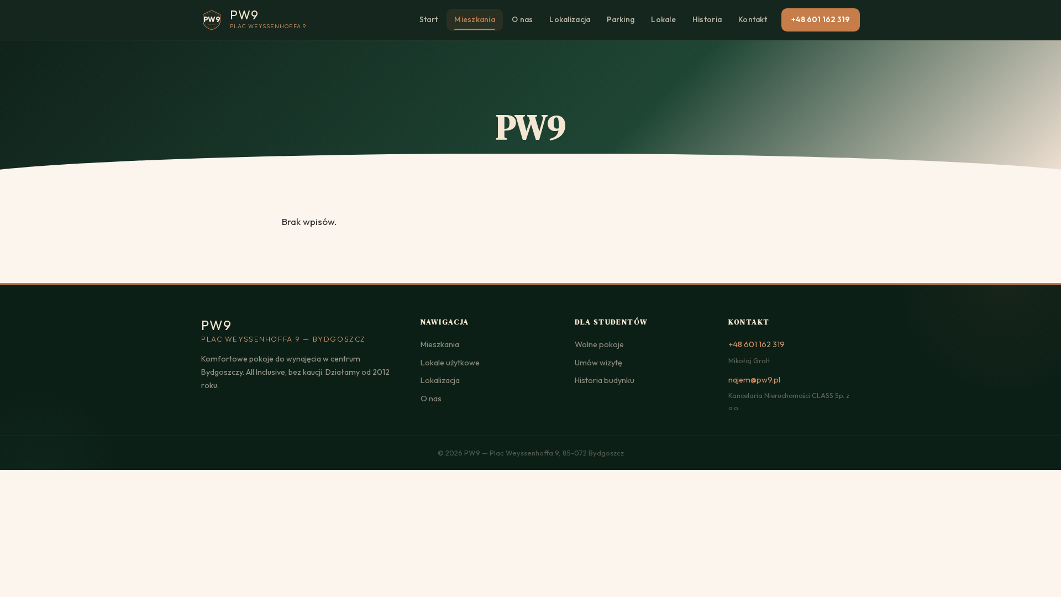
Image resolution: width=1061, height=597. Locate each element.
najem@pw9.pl (754, 380)
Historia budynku (604, 380)
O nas (522, 19)
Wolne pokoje (599, 344)
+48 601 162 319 (820, 19)
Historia (707, 19)
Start (428, 19)
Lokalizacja (569, 19)
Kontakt (752, 19)
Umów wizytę (598, 363)
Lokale (663, 19)
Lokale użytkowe (450, 363)
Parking (620, 19)
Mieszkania (474, 19)
